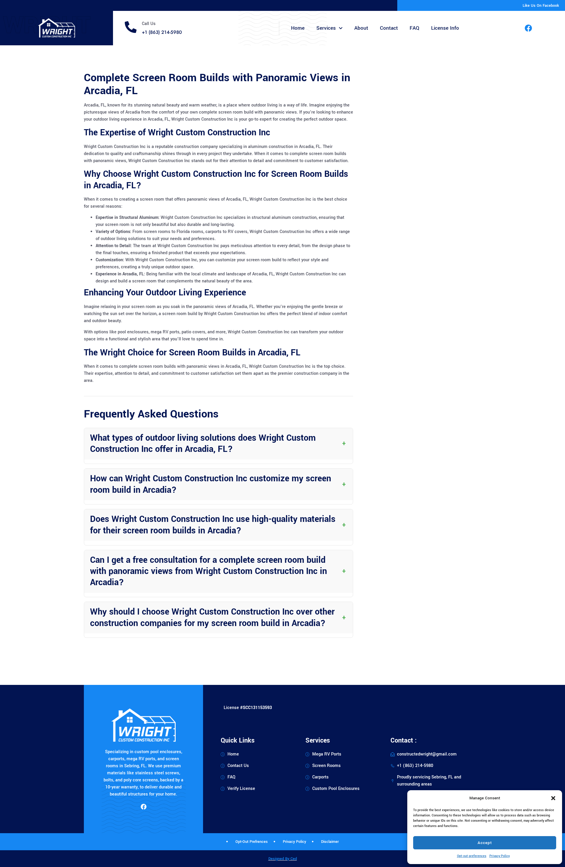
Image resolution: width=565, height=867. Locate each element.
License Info (445, 28)
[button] (553, 798)
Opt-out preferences (471, 856)
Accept (485, 843)
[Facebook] (528, 28)
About (361, 28)
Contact (389, 28)
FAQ (414, 28)
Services (326, 28)
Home (298, 28)
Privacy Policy (499, 856)
